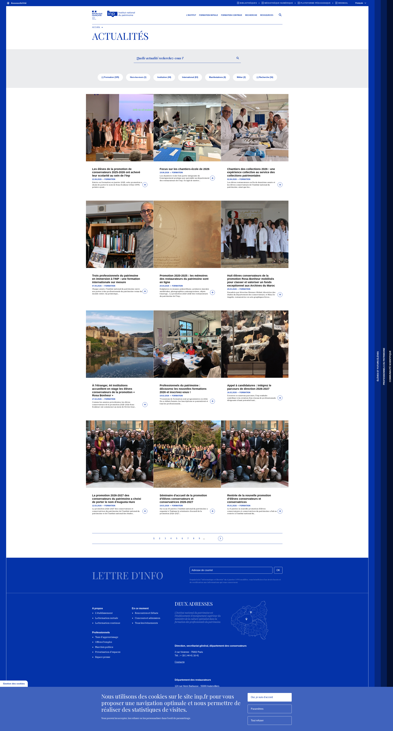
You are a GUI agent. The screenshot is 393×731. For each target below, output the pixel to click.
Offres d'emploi (103, 642)
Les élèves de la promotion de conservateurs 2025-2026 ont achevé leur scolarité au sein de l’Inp (116, 172)
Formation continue (231, 15)
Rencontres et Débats (146, 613)
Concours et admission (147, 618)
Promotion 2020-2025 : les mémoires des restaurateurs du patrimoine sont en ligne (184, 279)
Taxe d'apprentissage (106, 637)
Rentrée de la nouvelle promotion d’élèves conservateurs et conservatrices (249, 499)
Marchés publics (104, 647)
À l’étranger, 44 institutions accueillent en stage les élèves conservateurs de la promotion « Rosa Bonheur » (113, 390)
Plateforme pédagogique (316, 3)
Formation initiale (208, 15)
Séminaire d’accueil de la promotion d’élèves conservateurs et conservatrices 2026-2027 (183, 499)
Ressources (266, 15)
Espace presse (102, 657)
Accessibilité (19, 3)
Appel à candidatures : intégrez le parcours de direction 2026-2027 (249, 387)
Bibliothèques (248, 3)
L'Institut (191, 15)
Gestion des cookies (14, 683)
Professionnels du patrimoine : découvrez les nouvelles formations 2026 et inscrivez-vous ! (183, 389)
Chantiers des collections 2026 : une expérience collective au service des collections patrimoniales (251, 172)
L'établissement (104, 613)
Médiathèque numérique (279, 3)
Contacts (180, 661)
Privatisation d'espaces (107, 651)
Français (359, 3)
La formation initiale (106, 618)
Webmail (343, 3)
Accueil (96, 27)
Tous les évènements (146, 622)
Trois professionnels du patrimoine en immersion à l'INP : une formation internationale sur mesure (116, 279)
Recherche (251, 15)
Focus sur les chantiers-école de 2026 (184, 169)
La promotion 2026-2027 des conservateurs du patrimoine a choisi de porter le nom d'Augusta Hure (116, 499)
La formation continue (107, 622)
